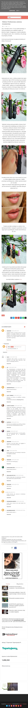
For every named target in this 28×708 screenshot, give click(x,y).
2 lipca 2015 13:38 (13, 357)
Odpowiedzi (6, 343)
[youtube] (18, 706)
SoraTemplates (9, 704)
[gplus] (11, 706)
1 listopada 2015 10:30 (20, 510)
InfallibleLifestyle (11, 475)
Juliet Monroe (10, 395)
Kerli (9, 346)
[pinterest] (21, 706)
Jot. (7, 367)
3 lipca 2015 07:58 (13, 450)
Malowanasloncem (11, 510)
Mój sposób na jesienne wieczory (16, 598)
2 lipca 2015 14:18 (17, 395)
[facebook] (9, 706)
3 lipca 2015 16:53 (15, 459)
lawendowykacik (10, 387)
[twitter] (7, 706)
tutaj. (20, 279)
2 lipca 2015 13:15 (15, 330)
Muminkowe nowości (11, 501)
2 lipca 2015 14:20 (18, 405)
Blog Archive (20, 584)
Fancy (8, 357)
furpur (8, 431)
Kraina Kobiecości (11, 467)
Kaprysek (9, 422)
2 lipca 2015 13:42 (12, 367)
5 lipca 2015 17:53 (15, 484)
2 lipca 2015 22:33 (15, 441)
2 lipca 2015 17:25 (15, 422)
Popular (8, 584)
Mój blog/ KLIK (20, 399)
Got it (17, 10)
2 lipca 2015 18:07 (14, 431)
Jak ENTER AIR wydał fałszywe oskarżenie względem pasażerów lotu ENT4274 (16, 605)
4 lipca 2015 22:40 (19, 475)
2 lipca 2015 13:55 (18, 387)
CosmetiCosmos (10, 405)
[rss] (16, 706)
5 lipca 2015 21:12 (11, 492)
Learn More (12, 10)
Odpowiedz (9, 339)
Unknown (9, 330)
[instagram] (14, 706)
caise (8, 450)
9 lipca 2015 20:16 (20, 501)
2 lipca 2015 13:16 (17, 346)
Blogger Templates (23, 704)
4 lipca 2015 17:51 (19, 467)
